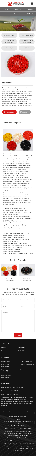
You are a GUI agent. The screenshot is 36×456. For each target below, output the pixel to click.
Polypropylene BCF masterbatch (18, 435)
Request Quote (9, 112)
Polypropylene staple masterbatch (26, 41)
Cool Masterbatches (18, 245)
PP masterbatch (9, 35)
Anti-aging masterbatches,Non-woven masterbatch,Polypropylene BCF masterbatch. (18, 251)
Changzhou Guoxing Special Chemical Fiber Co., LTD (18, 422)
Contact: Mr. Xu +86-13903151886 (12, 387)
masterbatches (17, 171)
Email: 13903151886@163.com (10, 394)
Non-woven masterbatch (9, 48)
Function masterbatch (27, 48)
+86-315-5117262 (28, 294)
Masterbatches (8, 154)
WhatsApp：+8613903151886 (10, 391)
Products (30, 9)
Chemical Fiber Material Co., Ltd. (18, 426)
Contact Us (18, 14)
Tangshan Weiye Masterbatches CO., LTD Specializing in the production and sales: (16, 235)
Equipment (21, 347)
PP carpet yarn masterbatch (9, 41)
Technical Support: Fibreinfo (17, 416)
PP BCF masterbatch (26, 35)
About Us (17, 9)
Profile (3, 347)
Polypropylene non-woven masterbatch (18, 440)
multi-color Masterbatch (23, 431)
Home (6, 9)
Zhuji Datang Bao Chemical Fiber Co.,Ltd (18, 428)
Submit (18, 335)
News (6, 14)
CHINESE (30, 14)
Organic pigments (13, 237)
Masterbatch (24, 370)
